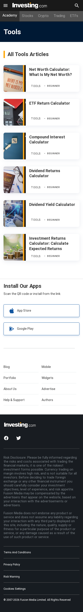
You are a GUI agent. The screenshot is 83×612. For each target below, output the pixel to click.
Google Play (25, 328)
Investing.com (30, 4)
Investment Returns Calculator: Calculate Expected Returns (48, 243)
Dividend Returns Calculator (44, 173)
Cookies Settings (15, 588)
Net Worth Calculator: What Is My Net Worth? (50, 72)
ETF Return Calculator (49, 103)
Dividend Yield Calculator (52, 204)
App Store (24, 310)
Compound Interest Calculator (47, 139)
